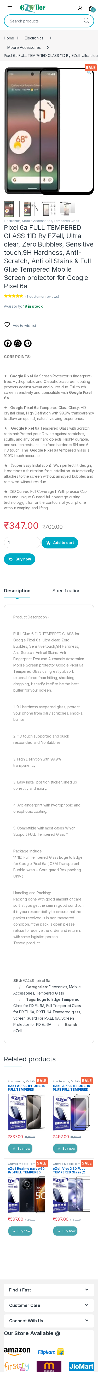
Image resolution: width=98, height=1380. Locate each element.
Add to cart (63, 542)
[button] (89, 72)
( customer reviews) (42, 296)
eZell (17, 1030)
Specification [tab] (66, 590)
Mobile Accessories (24, 47)
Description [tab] (17, 590)
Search (86, 21)
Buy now (23, 559)
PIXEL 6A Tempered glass (58, 1012)
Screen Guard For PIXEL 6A (36, 1018)
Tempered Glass (66, 221)
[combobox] (41, 21)
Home (9, 38)
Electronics (34, 38)
